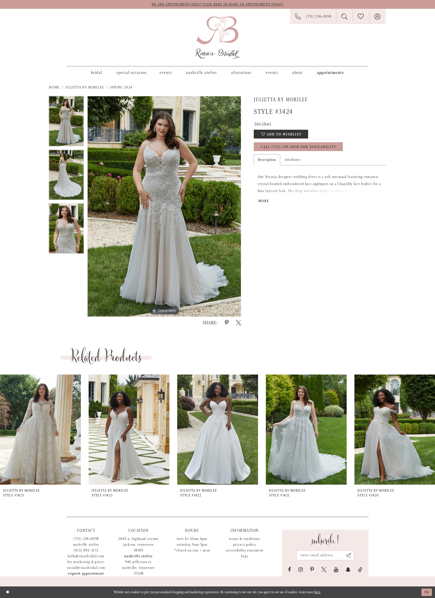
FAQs (244, 556)
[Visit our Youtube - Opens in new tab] (336, 570)
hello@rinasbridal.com (86, 556)
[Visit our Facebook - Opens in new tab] (289, 570)
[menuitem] (97, 72)
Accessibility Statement (245, 550)
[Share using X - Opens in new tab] (238, 323)
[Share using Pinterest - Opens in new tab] (227, 323)
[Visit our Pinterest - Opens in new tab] (312, 570)
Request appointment (86, 573)
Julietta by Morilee (84, 87)
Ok (426, 592)
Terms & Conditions (244, 538)
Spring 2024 (121, 87)
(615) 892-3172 (86, 550)
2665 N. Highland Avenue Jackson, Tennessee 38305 (138, 544)
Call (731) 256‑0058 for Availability (298, 147)
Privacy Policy (244, 544)
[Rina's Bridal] (217, 37)
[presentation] (40, 430)
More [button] (263, 201)
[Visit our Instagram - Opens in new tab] (300, 570)
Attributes (293, 159)
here (317, 592)
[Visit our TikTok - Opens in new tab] (360, 570)
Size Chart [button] (263, 123)
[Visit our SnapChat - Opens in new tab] (348, 570)
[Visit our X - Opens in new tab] (324, 570)
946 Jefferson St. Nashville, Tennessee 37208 (138, 568)
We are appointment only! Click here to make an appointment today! (217, 4)
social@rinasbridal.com (86, 567)
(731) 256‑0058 (86, 538)
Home (54, 87)
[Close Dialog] (7, 592)
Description (267, 159)
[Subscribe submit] (348, 555)
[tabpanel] (66, 123)
